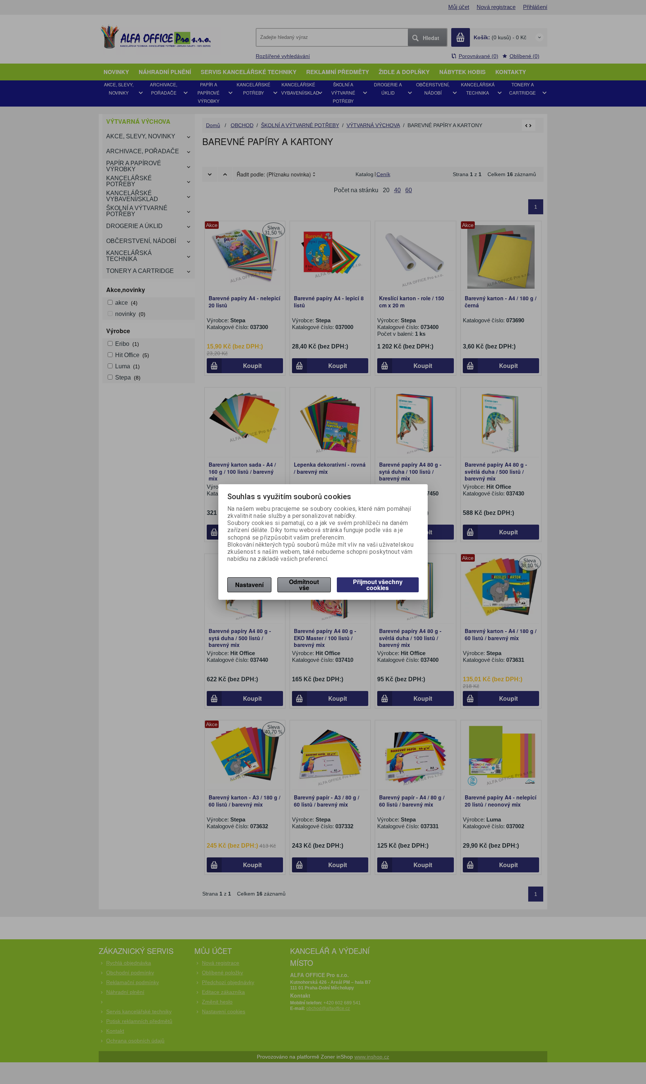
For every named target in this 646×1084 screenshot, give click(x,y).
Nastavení (249, 584)
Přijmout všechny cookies (378, 584)
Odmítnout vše (304, 584)
